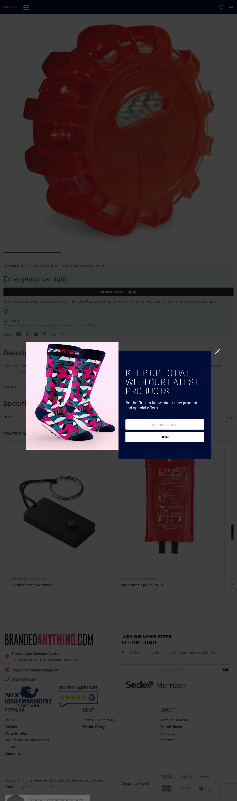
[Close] (218, 351)
